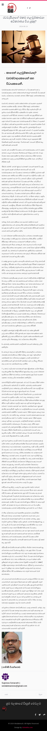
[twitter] (30, 8)
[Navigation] (3, 4)
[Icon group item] (35, 715)
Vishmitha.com (27, 727)
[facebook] (27, 8)
